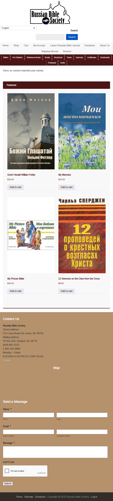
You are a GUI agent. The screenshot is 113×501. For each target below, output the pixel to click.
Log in (94, 497)
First (5, 419)
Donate (7, 360)
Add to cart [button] (15, 187)
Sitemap (28, 497)
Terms (19, 497)
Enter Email (8, 436)
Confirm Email (63, 436)
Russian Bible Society (56, 13)
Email (7, 426)
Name (7, 409)
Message (9, 443)
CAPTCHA (8, 462)
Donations (40, 497)
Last (59, 419)
